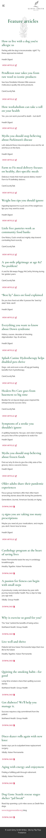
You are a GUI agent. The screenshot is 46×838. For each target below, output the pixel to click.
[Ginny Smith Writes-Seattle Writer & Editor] (36, 5)
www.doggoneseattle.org (12, 810)
